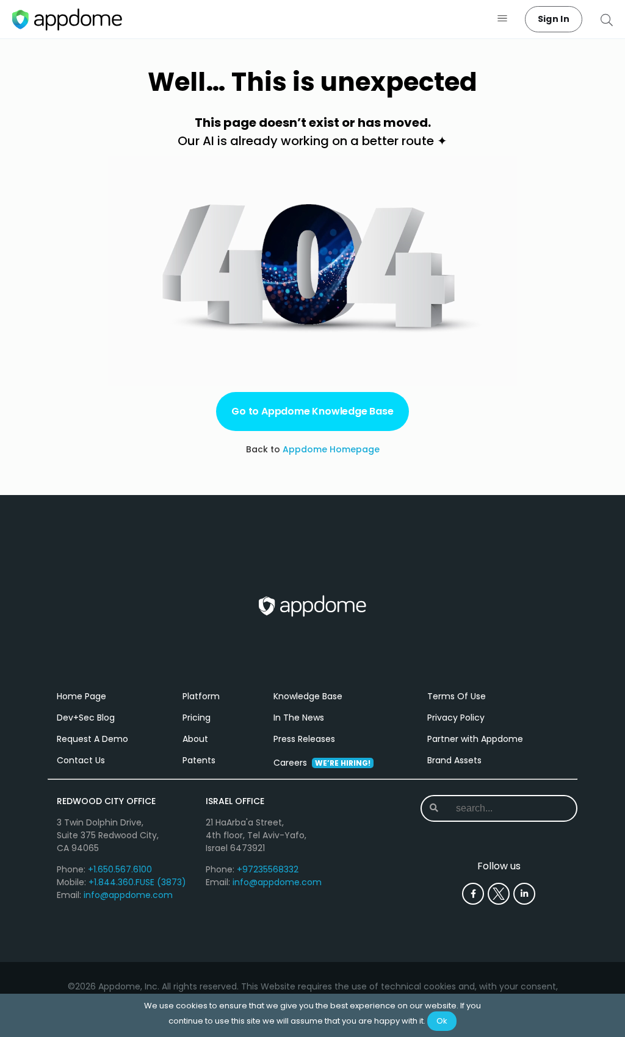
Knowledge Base (307, 696)
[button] (503, 19)
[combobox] (500, 808)
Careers (321, 763)
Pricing (196, 717)
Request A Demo (92, 739)
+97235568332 (267, 869)
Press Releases (304, 739)
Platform (201, 696)
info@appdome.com (128, 895)
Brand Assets (454, 760)
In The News (298, 717)
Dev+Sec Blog (86, 717)
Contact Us (81, 760)
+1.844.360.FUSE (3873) (137, 882)
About (195, 739)
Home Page (81, 696)
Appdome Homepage (331, 449)
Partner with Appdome (475, 739)
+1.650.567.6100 (120, 869)
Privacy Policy (456, 717)
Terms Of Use (456, 696)
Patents (198, 760)
